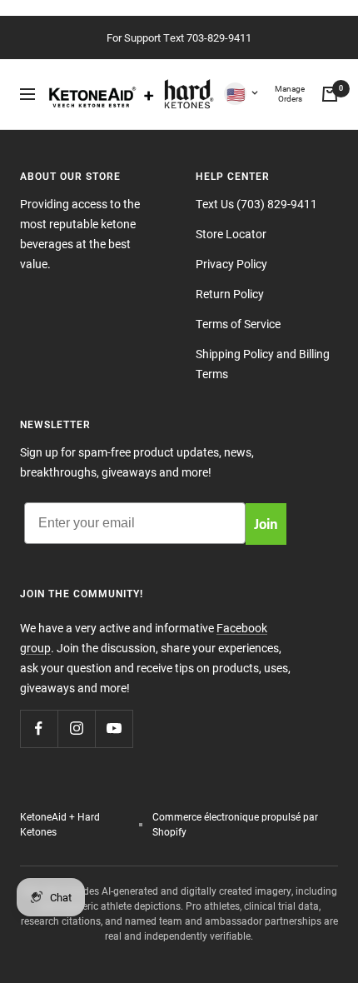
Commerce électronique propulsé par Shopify (235, 824)
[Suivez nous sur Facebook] (38, 728)
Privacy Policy (231, 264)
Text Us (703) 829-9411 (256, 204)
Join (266, 523)
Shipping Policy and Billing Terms (263, 364)
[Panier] (329, 94)
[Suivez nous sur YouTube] (113, 728)
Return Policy (230, 294)
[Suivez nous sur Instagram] (76, 728)
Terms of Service (238, 324)
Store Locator (231, 234)
